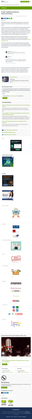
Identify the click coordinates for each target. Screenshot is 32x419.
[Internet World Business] (16, 288)
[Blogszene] (16, 246)
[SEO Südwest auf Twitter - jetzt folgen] (9, 313)
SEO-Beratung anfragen (24, 1)
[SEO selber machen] (16, 272)
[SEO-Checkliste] (16, 145)
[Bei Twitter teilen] (2, 18)
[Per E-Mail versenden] (11, 18)
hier (12, 82)
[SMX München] (16, 226)
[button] (30, 1)
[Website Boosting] (16, 283)
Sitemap (19, 416)
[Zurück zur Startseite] (4, 1)
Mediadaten (24, 416)
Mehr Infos (28, 411)
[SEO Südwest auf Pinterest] (14, 310)
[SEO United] (16, 290)
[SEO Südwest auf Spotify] (17, 307)
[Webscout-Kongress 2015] (16, 231)
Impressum (15, 416)
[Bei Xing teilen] (7, 18)
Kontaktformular (28, 413)
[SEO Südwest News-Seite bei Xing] (13, 313)
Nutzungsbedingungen (13, 95)
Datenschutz (8, 416)
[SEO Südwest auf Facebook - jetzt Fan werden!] (14, 307)
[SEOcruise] (16, 235)
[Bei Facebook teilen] (4, 18)
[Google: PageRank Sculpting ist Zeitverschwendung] (16, 57)
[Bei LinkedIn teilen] (6, 18)
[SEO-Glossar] (16, 323)
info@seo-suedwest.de (9, 372)
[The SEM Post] (16, 296)
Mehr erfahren (4, 387)
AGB (12, 416)
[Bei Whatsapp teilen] (9, 18)
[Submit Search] (16, 395)
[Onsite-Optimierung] (16, 212)
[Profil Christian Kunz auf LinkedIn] (17, 310)
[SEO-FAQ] (16, 258)
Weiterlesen (5, 364)
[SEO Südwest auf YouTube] (19, 313)
